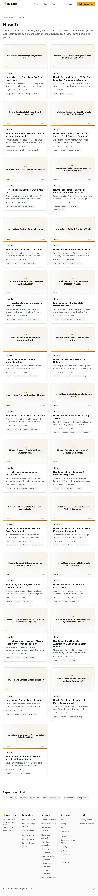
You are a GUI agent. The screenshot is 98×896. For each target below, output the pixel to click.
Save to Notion (28, 819)
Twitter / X (65, 862)
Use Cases (65, 832)
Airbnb (13, 798)
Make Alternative (48, 824)
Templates (65, 836)
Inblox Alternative (48, 878)
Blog (45, 4)
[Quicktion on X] (94, 889)
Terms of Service (87, 824)
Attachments (55, 798)
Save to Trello (28, 839)
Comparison (82, 798)
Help (54, 4)
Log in (71, 4)
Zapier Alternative (48, 819)
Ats (44, 798)
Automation (68, 798)
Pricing (37, 4)
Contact (64, 858)
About (63, 819)
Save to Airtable (29, 831)
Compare (45, 815)
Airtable (23, 798)
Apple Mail (34, 798)
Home (5, 18)
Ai (5, 798)
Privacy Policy (86, 819)
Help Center (66, 847)
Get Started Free (86, 4)
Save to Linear (28, 835)
